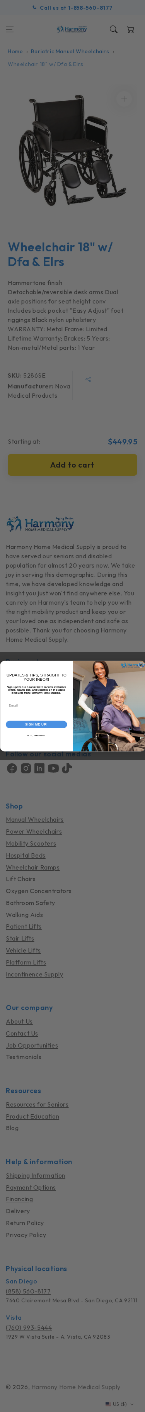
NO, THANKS (36, 735)
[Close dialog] (141, 665)
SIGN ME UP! (36, 724)
